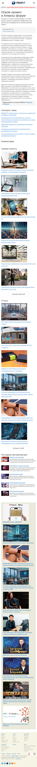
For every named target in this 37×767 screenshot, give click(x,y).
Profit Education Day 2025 (17, 483)
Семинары (26, 737)
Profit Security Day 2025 (17, 491)
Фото (25, 744)
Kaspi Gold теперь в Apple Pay (12, 522)
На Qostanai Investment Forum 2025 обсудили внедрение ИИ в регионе (15, 130)
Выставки (26, 735)
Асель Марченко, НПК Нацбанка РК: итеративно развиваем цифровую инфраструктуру (17, 633)
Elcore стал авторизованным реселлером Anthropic (15, 724)
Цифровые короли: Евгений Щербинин (15, 655)
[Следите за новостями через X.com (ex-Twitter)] (7, 763)
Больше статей (18, 448)
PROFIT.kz (18, 758)
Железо (3, 740)
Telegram (6, 104)
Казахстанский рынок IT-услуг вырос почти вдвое (18, 543)
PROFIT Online (14, 755)
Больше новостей (18, 294)
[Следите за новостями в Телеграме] (5, 763)
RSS (19, 753)
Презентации (27, 747)
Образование (4, 741)
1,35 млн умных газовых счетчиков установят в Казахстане (20, 7)
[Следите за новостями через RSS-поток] (15, 763)
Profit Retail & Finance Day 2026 (19, 466)
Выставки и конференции (29, 745)
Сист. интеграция (5, 747)
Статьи (14, 733)
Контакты (14, 753)
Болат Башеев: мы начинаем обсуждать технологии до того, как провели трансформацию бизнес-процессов (18, 677)
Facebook (29, 102)
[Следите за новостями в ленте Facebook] (2, 763)
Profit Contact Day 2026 (17, 457)
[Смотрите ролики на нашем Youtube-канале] (12, 763)
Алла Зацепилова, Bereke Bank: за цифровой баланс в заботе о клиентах (17, 610)
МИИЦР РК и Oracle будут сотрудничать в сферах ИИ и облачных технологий (18, 114)
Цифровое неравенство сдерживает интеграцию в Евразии (17, 125)
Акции (25, 740)
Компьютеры (4, 745)
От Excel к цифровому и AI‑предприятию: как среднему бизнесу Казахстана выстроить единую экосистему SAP (17, 394)
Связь (2, 735)
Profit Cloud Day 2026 (16, 474)
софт (7, 740)
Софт (12, 31)
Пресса (14, 744)
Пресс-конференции (28, 749)
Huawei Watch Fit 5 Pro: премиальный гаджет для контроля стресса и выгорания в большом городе (18, 564)
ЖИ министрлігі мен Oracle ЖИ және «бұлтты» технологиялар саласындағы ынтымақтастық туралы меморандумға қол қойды (18, 120)
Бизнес (9, 31)
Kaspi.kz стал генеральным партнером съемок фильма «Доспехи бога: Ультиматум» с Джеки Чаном (17, 701)
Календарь (26, 733)
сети (6, 749)
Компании (3, 744)
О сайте (3, 753)
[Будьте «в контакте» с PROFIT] (10, 763)
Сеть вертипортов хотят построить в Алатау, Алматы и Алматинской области (18, 135)
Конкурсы (26, 738)
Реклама (8, 753)
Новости (3, 733)
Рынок (14, 737)
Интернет (3, 737)
